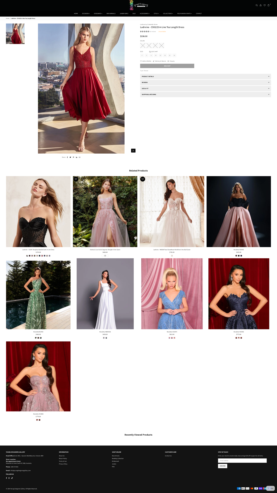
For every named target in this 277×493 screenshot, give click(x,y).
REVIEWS (145, 82)
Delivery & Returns (160, 61)
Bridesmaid (115, 461)
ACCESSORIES (144, 13)
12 (160, 55)
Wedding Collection (118, 458)
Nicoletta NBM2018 (105, 332)
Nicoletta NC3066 (38, 414)
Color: (142, 41)
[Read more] (133, 150)
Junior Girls (124, 13)
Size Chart (154, 51)
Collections (167, 13)
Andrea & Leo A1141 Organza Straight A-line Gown (105, 250)
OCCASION (85, 13)
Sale (134, 13)
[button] (144, 31)
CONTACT (199, 13)
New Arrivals (115, 456)
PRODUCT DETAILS (148, 76)
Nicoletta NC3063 (239, 332)
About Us (61, 456)
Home (76, 13)
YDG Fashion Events (184, 13)
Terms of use (63, 461)
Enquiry (172, 61)
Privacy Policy (63, 464)
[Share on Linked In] (76, 157)
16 (169, 55)
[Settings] (261, 5)
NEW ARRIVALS (111, 13)
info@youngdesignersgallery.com (20, 470)
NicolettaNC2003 (38, 332)
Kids (113, 467)
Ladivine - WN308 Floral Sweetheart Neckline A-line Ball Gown (171, 250)
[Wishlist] (265, 5)
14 (165, 55)
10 (155, 55)
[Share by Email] (79, 157)
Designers (97, 13)
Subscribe (223, 466)
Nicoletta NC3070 (172, 332)
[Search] (257, 5)
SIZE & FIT (145, 88)
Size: (149, 51)
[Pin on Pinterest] (73, 157)
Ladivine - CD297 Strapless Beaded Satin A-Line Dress (38, 250)
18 (174, 55)
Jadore (114, 464)
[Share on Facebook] (67, 157)
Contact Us (168, 456)
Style (156, 13)
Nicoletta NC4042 (239, 250)
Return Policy (63, 458)
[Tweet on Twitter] (70, 157)
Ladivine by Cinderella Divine (149, 24)
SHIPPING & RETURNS (149, 94)
